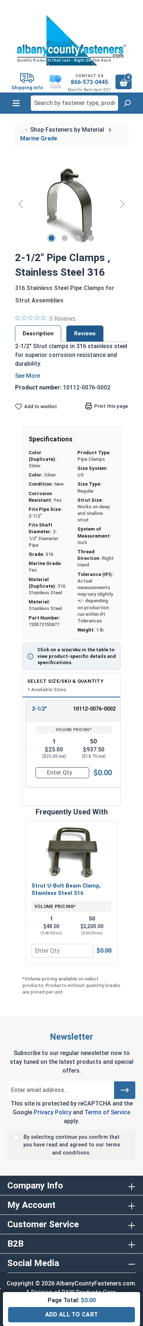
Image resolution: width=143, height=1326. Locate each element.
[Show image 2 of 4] (65, 238)
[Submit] (125, 1090)
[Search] (127, 103)
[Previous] (20, 203)
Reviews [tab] (85, 333)
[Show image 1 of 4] (52, 238)
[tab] (38, 333)
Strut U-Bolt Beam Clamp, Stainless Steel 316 (66, 889)
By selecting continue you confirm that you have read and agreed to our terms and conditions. (71, 1145)
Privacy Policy (53, 1112)
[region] (71, 203)
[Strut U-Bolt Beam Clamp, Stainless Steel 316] (71, 852)
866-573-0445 (89, 82)
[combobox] (74, 103)
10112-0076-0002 (94, 709)
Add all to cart (71, 1314)
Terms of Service (107, 1112)
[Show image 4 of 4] (91, 238)
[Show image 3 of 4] (78, 238)
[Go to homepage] (71, 40)
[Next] (122, 203)
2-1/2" (39, 709)
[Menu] (16, 103)
